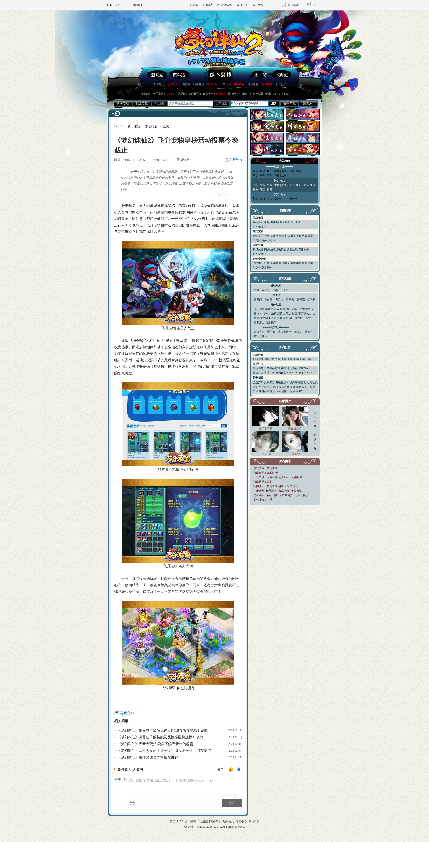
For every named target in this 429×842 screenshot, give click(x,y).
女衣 (262, 185)
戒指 (305, 185)
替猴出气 (298, 391)
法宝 (269, 198)
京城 (256, 290)
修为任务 (280, 372)
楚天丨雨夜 (265, 428)
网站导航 (137, 5)
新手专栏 (123, 103)
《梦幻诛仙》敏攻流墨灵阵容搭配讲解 (147, 757)
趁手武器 (269, 382)
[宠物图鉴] (267, 129)
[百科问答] (302, 153)
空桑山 (295, 309)
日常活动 (225, 84)
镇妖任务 (258, 372)
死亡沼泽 (265, 318)
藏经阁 (298, 331)
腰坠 (255, 189)
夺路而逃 (264, 391)
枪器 (298, 171)
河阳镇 (266, 290)
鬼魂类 (274, 235)
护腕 (284, 185)
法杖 (277, 171)
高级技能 (269, 249)
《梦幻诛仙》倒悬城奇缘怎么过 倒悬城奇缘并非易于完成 (162, 730)
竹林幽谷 (305, 309)
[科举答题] (302, 129)
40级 (296, 359)
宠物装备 (303, 249)
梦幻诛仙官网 (275, 486)
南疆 (275, 290)
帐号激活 (271, 490)
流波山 (290, 313)
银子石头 (307, 386)
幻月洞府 (270, 322)
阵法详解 (253, 84)
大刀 (255, 171)
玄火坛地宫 (260, 336)
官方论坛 (292, 486)
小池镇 (273, 313)
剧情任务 (258, 368)
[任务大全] (267, 141)
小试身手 (292, 382)
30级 (284, 359)
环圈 (277, 175)
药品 (255, 198)
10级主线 (258, 359)
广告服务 (203, 821)
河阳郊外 (259, 309)
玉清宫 (299, 313)
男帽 (269, 185)
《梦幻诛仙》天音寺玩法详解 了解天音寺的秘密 (155, 744)
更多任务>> (305, 372)
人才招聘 (190, 821)
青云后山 (259, 322)
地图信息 (195, 93)
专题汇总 (270, 93)
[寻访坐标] (302, 141)
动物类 (257, 235)
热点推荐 (151, 126)
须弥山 (281, 313)
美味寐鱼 (295, 386)
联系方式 (228, 821)
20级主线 (269, 359)
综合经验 (233, 93)
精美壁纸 (281, 84)
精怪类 (283, 235)
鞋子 (298, 185)
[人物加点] (302, 118)
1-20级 (256, 222)
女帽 (277, 185)
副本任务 (292, 372)
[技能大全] (267, 118)
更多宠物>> (260, 226)
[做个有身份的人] (231, 769)
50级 (308, 359)
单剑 (262, 175)
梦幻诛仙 (133, 126)
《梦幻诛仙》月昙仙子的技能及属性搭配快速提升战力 (160, 737)
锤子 (284, 171)
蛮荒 (285, 318)
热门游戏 (293, 5)
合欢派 (269, 299)
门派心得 (245, 93)
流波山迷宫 (284, 331)
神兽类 (300, 235)
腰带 (291, 185)
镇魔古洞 (310, 331)
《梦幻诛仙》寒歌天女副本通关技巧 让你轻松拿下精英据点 (164, 750)
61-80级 (284, 222)
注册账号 (258, 490)
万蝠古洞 (259, 331)
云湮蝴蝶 (294, 454)
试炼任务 (303, 368)
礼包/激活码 (224, 5)
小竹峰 (264, 313)
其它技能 (292, 249)
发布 (232, 803)
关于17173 (176, 821)
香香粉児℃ (294, 428)
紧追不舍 (275, 391)
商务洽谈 (215, 821)
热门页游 (257, 5)
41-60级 (275, 222)
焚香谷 (311, 299)
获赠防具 (303, 382)
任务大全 (208, 93)
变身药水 (292, 198)
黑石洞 (271, 331)
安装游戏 (296, 490)
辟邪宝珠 (261, 386)
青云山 (278, 309)
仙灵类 (257, 240)
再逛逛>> (127, 713)
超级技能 (280, 249)
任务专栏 (289, 103)
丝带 (284, 175)
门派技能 (185, 84)
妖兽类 (309, 235)
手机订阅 (183, 160)
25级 (278, 359)
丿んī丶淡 (265, 454)
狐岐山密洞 (295, 318)
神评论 (236, 160)
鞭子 (255, 175)
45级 (302, 359)
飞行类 (265, 235)
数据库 (307, 103)
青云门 (258, 299)
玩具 (262, 171)
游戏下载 (283, 93)
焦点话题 (258, 93)
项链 (312, 185)
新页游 (207, 5)
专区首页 (158, 84)
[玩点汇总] (267, 153)
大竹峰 (287, 309)
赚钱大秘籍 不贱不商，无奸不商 (188, 103)
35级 (290, 359)
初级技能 (258, 249)
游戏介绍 (145, 93)
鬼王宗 (301, 299)
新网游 (194, 5)
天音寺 (279, 299)
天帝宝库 (276, 318)
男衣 (255, 185)
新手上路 (158, 93)
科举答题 (198, 84)
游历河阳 (258, 382)
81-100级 (295, 222)
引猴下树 (287, 391)
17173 (118, 126)
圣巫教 (290, 299)
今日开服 (242, 5)
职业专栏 (141, 103)
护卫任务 (280, 368)
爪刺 (291, 171)
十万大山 (308, 318)
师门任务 (292, 368)
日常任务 (269, 368)
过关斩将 (272, 386)
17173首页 (113, 5)
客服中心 (241, 821)
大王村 (285, 290)
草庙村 (269, 309)
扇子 (269, 171)
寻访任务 (269, 372)
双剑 (269, 175)
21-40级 (265, 222)
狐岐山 (307, 313)
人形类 (292, 235)
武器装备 (183, 93)
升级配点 (280, 382)
